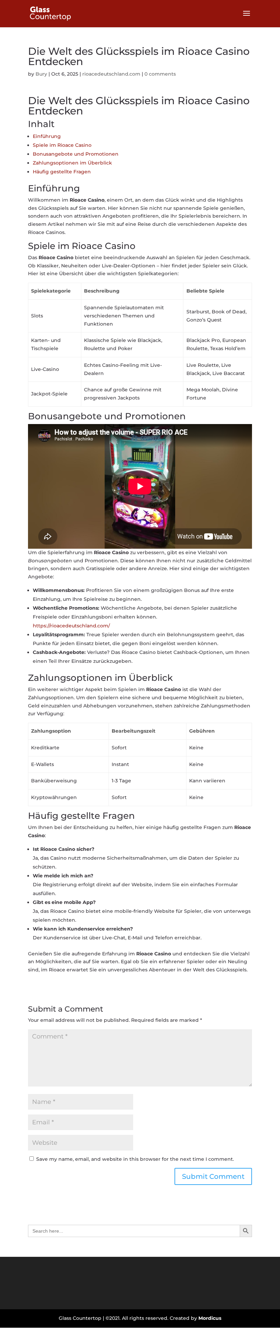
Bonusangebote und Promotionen (75, 154)
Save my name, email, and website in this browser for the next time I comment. (135, 1159)
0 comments (160, 74)
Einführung (47, 136)
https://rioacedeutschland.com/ (71, 626)
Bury (41, 74)
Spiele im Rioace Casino (62, 145)
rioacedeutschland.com (111, 74)
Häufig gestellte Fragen (62, 172)
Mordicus (209, 1318)
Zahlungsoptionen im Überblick (72, 163)
